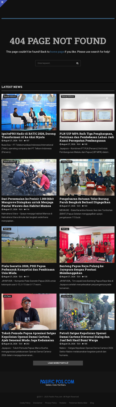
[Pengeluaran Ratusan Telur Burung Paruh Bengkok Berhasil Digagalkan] (87, 177)
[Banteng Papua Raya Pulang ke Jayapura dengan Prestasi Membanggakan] (87, 244)
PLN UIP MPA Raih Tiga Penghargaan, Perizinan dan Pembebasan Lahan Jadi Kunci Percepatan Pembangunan (87, 137)
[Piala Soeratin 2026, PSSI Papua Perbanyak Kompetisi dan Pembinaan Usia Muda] (29, 244)
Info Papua (7, 296)
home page (57, 51)
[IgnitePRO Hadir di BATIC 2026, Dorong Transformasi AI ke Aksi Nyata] (29, 112)
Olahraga (7, 229)
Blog (92, 403)
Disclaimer (37, 403)
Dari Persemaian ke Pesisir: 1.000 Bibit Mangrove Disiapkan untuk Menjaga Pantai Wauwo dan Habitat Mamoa (28, 202)
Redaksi (63, 403)
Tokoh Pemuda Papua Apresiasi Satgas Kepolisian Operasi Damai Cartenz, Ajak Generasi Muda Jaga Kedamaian (29, 336)
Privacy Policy (51, 403)
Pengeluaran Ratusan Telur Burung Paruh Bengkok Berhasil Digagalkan (85, 200)
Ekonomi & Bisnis (10, 96)
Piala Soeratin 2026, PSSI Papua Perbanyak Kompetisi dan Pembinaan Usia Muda (28, 269)
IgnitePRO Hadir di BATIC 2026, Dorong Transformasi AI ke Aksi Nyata (29, 135)
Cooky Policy (25, 403)
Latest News (12, 87)
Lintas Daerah (67, 161)
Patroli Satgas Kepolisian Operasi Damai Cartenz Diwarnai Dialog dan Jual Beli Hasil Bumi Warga (85, 336)
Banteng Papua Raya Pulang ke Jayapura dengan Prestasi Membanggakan (81, 269)
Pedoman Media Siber (78, 403)
